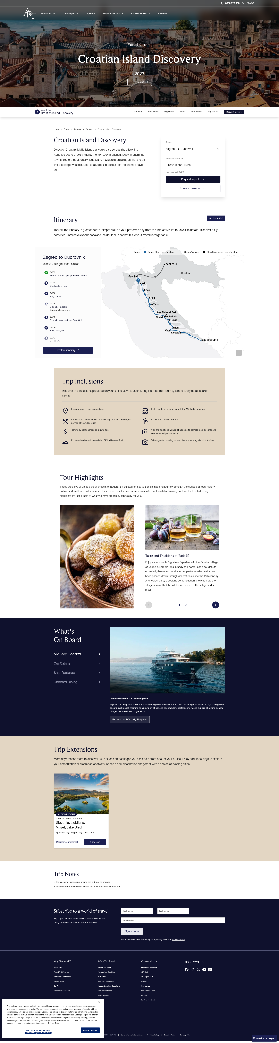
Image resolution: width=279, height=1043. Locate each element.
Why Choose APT (62, 961)
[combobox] (193, 148)
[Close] (99, 1002)
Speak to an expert (191, 188)
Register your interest (67, 841)
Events (144, 995)
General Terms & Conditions (132, 1035)
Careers (144, 981)
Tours (66, 129)
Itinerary (138, 111)
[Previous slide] (148, 604)
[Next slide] (215, 604)
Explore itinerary (66, 350)
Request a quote (234, 112)
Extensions (196, 111)
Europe (77, 129)
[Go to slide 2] (186, 605)
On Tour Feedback (148, 1000)
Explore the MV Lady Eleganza (129, 719)
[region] (53, 1018)
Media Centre (59, 981)
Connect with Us (149, 961)
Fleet (182, 111)
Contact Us (145, 986)
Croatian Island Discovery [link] (109, 129)
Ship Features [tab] (64, 672)
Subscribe (162, 13)
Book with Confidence (62, 977)
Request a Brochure (149, 967)
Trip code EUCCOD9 (175, 172)
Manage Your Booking (106, 972)
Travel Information (175, 158)
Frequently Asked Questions (109, 986)
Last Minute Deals (148, 990)
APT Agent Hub (147, 977)
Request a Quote (139, 82)
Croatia (89, 129)
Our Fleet (57, 986)
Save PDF (218, 218)
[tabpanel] (167, 677)
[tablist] (78, 657)
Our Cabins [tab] (62, 663)
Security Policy (170, 1035)
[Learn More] (186, 969)
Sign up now (132, 931)
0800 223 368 (232, 3)
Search (251, 3)
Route (169, 142)
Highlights (169, 111)
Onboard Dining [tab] (65, 682)
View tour (95, 841)
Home (56, 129)
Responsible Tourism (62, 990)
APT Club (144, 972)
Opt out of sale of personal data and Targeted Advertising (38, 1031)
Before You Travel (106, 961)
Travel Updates (103, 995)
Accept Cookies (90, 1030)
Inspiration (91, 13)
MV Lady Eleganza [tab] (68, 654)
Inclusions (153, 111)
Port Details (102, 977)
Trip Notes (213, 111)
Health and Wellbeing (106, 981)
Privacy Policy (178, 939)
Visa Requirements (105, 990)
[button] (239, 347)
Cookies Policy (153, 1035)
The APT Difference (61, 972)
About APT (58, 967)
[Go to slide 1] (179, 605)
